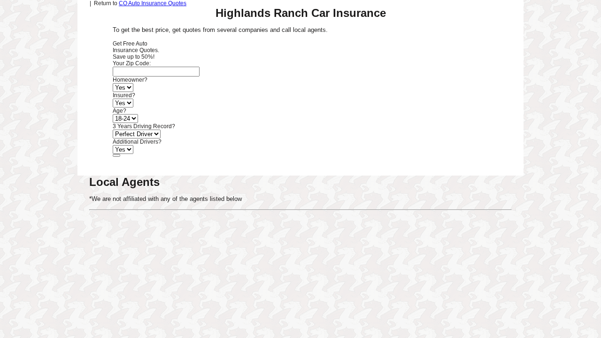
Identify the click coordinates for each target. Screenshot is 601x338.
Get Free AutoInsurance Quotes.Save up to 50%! (136, 50)
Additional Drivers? (137, 141)
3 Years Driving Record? (144, 126)
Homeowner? (130, 80)
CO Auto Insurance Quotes (152, 3)
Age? (119, 111)
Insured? (124, 95)
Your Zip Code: (132, 63)
